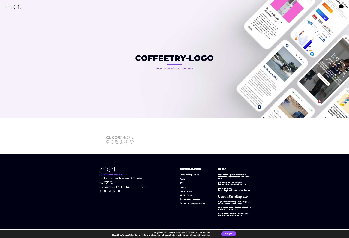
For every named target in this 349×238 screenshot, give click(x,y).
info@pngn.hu (106, 181)
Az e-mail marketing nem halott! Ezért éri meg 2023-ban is (233, 214)
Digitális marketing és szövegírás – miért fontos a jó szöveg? (234, 202)
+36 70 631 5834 (107, 183)
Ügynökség (169, 68)
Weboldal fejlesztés (189, 175)
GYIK (182, 183)
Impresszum (186, 191)
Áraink (183, 179)
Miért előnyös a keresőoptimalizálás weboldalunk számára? (234, 190)
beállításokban (203, 235)
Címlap (158, 68)
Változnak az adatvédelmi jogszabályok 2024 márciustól (232, 183)
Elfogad (228, 233)
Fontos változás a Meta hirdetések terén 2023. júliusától (234, 208)
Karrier (183, 187)
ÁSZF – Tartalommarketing (192, 203)
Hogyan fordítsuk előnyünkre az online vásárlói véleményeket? (233, 197)
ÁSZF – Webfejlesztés (190, 199)
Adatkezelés (186, 195)
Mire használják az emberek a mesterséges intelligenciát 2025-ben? (234, 176)
